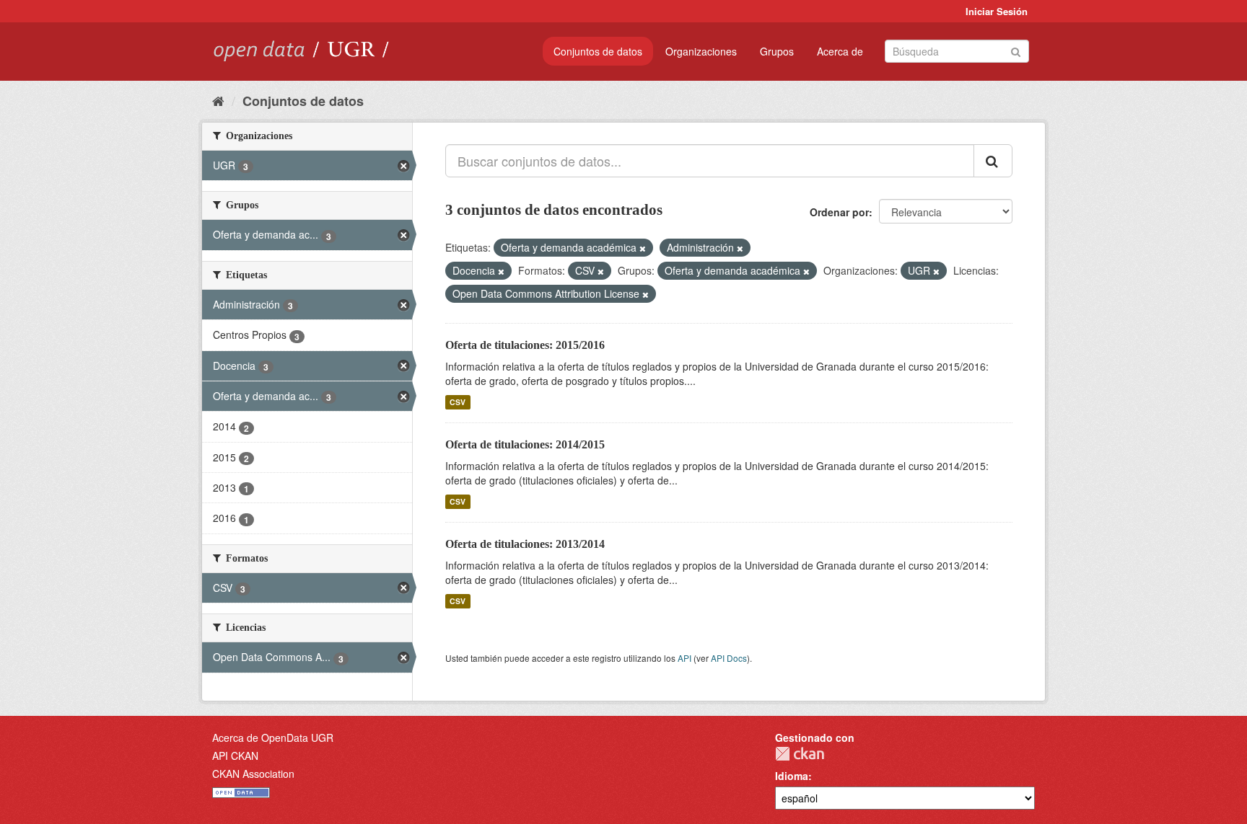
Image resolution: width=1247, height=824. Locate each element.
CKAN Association (253, 773)
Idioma (791, 775)
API (684, 658)
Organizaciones (701, 51)
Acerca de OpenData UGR (272, 737)
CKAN (799, 753)
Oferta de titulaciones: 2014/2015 (525, 444)
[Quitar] (642, 248)
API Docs (729, 658)
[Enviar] (1016, 50)
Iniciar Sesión (997, 11)
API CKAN (235, 755)
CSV (457, 402)
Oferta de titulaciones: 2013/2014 (525, 544)
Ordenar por (839, 212)
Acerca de (840, 51)
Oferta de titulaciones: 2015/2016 (525, 345)
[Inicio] (218, 100)
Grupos (777, 51)
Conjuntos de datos (598, 51)
